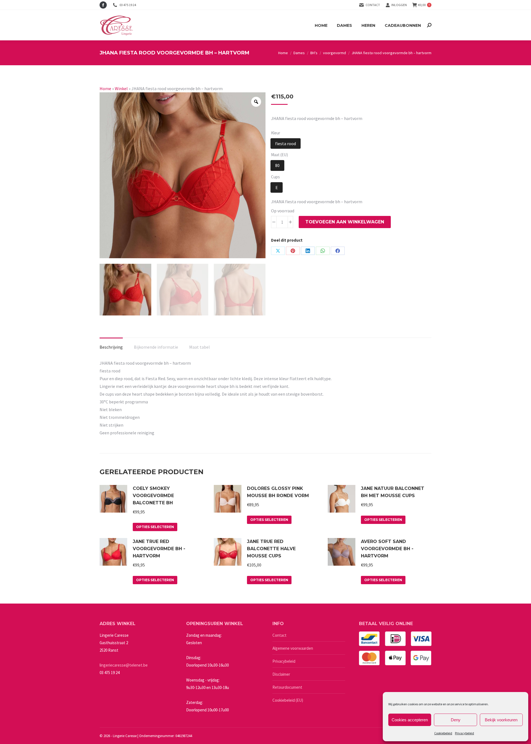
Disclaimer (281, 674)
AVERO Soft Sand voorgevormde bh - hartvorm (387, 548)
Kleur (275, 132)
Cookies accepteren (410, 719)
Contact (373, 5)
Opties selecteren (155, 527)
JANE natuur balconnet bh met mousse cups (392, 492)
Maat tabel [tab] (199, 347)
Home (105, 88)
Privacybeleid (464, 733)
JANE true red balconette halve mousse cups (271, 548)
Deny (455, 719)
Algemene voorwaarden (292, 648)
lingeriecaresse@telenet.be (124, 665)
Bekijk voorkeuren (501, 719)
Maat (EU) (279, 154)
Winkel (121, 88)
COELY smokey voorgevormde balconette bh (153, 495)
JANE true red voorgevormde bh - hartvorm (159, 548)
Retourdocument (287, 687)
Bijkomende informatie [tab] (156, 347)
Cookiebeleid (443, 733)
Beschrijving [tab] (111, 347)
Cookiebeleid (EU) (287, 700)
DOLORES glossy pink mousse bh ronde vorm (278, 492)
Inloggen (399, 5)
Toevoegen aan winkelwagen (344, 221)
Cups (275, 176)
